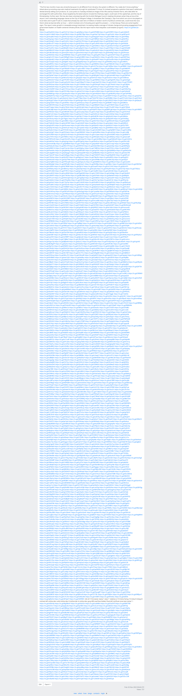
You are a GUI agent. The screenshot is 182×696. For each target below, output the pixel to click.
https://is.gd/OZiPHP (108, 301)
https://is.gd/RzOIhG (77, 185)
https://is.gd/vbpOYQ (94, 82)
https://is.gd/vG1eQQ (78, 469)
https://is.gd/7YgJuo (61, 119)
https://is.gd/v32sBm (61, 346)
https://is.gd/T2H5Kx (121, 453)
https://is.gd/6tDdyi (123, 526)
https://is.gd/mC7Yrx (76, 253)
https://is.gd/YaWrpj (47, 640)
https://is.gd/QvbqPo (47, 41)
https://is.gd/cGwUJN (47, 216)
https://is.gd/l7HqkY (47, 385)
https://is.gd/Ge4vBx (106, 622)
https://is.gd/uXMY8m (125, 533)
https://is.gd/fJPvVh (62, 355)
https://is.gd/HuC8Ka (121, 660)
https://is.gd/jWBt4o (62, 576)
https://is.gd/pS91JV (47, 533)
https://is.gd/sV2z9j (76, 672)
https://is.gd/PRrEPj (122, 292)
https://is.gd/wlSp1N (47, 128)
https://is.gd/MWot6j (77, 73)
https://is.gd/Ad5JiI (61, 330)
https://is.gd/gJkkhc (108, 556)
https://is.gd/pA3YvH (76, 622)
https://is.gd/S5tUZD (61, 510)
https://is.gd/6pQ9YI (106, 119)
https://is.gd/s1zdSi (121, 310)
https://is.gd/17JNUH (94, 392)
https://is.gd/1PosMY (107, 107)
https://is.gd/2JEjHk (123, 84)
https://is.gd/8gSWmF (62, 603)
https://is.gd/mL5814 (106, 310)
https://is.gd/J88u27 (93, 68)
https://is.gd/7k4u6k (92, 581)
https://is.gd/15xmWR (62, 496)
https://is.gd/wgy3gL (47, 360)
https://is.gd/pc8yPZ (106, 385)
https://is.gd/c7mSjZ (77, 144)
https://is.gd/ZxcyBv (122, 380)
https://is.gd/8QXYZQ (105, 351)
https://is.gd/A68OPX (122, 68)
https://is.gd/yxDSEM (123, 478)
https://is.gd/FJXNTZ (106, 335)
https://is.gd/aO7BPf (107, 380)
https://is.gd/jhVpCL (77, 164)
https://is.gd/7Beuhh (47, 232)
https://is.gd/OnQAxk (119, 515)
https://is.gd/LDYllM (107, 387)
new (75, 693)
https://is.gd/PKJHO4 (62, 562)
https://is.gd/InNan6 (123, 556)
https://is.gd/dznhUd (134, 481)
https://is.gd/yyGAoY (47, 182)
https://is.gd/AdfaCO (122, 251)
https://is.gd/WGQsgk (47, 433)
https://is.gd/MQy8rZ (92, 75)
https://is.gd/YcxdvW (107, 665)
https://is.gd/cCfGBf (77, 321)
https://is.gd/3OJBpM (61, 499)
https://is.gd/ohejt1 (76, 87)
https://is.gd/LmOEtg (92, 535)
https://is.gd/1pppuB (121, 323)
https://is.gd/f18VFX (107, 105)
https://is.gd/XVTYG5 (76, 203)
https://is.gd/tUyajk (122, 405)
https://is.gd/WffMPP (92, 624)
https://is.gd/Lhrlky (106, 303)
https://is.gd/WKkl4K (75, 230)
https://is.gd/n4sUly (47, 119)
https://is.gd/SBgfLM (123, 524)
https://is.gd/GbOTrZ (62, 540)
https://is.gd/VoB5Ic (63, 551)
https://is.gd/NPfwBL (62, 164)
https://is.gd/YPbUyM (62, 162)
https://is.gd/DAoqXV (93, 84)
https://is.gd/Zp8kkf (122, 542)
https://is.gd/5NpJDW (47, 494)
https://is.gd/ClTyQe (47, 647)
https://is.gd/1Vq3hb (47, 326)
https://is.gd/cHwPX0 (91, 565)
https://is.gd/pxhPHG (104, 228)
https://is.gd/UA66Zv (47, 91)
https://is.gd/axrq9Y (123, 137)
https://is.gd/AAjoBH (122, 339)
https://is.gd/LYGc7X (75, 246)
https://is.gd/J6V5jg (135, 487)
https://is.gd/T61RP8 (107, 446)
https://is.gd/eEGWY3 (122, 114)
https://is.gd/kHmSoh (91, 323)
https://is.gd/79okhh (108, 84)
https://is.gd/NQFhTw (47, 96)
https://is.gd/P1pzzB (77, 526)
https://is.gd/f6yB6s (122, 257)
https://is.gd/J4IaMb (108, 503)
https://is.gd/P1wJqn (47, 107)
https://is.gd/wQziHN (121, 314)
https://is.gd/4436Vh (61, 333)
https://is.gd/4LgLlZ (46, 100)
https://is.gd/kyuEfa (61, 588)
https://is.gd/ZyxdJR (122, 248)
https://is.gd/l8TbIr (90, 235)
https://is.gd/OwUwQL (93, 374)
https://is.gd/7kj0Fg (77, 326)
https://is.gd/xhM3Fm (78, 644)
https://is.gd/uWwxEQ (106, 631)
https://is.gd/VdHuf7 (47, 481)
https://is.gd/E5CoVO (77, 367)
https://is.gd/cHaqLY (92, 355)
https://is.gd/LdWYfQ (62, 503)
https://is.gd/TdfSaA (62, 542)
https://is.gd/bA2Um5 (62, 533)
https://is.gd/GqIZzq (119, 633)
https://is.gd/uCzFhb (62, 344)
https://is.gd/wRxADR (76, 506)
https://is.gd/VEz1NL (123, 280)
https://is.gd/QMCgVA (77, 588)
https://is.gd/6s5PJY (62, 157)
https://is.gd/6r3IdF (121, 494)
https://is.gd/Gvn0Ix (107, 59)
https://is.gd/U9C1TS (77, 187)
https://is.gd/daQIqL (78, 251)
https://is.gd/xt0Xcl (135, 223)
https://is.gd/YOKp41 (122, 640)
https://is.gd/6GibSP (92, 264)
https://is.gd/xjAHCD (75, 328)
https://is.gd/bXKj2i (76, 298)
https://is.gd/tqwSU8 (91, 524)
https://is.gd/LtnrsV (78, 89)
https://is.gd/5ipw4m (47, 608)
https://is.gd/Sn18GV (76, 119)
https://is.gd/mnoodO (122, 207)
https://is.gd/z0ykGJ (63, 526)
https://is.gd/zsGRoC (47, 214)
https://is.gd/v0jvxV (46, 303)
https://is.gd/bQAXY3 (47, 405)
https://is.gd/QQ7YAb (62, 160)
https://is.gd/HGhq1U (107, 565)
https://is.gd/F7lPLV (62, 171)
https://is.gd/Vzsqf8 (121, 672)
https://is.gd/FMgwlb (105, 196)
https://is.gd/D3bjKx (89, 617)
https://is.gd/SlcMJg (122, 665)
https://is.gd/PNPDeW (122, 319)
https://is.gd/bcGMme (124, 474)
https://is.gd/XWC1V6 (47, 73)
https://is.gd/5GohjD (92, 656)
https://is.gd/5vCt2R (121, 622)
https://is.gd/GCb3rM (47, 501)
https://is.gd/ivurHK (108, 410)
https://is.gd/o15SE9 (92, 173)
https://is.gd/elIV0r (121, 597)
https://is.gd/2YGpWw (63, 180)
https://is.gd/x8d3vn (106, 606)
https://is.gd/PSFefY (47, 617)
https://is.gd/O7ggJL (106, 294)
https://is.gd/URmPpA (47, 522)
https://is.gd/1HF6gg (76, 578)
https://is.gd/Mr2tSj (107, 160)
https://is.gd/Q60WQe (108, 150)
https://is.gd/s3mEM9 (93, 130)
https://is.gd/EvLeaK (47, 583)
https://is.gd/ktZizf (106, 676)
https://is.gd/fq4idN (121, 282)
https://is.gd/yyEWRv (92, 346)
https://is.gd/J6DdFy (47, 510)
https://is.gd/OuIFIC (93, 367)
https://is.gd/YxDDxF (106, 638)
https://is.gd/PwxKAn (47, 150)
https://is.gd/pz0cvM (93, 496)
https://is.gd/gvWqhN (62, 410)
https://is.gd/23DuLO (107, 417)
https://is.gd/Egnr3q (47, 241)
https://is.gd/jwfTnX (62, 590)
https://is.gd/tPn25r (62, 476)
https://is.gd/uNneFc (118, 241)
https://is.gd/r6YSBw (78, 301)
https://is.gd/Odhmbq (122, 435)
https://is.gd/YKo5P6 (107, 428)
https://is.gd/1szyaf (77, 501)
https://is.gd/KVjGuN (47, 146)
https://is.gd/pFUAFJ (107, 642)
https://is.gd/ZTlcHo (77, 412)
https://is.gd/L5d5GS (47, 226)
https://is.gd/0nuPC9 (91, 453)
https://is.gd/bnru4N (92, 433)
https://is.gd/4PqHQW (109, 533)
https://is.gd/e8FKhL (47, 64)
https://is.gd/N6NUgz (47, 93)
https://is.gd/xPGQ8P (122, 396)
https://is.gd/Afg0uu (77, 148)
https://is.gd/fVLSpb (93, 376)
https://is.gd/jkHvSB (92, 640)
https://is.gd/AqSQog (108, 501)
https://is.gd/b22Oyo (47, 649)
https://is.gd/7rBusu (133, 169)
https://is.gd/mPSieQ (61, 39)
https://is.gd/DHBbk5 (61, 269)
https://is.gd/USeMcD (63, 610)
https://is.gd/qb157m (122, 260)
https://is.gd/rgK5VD (62, 71)
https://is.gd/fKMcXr (61, 235)
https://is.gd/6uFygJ (77, 191)
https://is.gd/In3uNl (77, 194)
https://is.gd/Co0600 (62, 462)
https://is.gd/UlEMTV (47, 175)
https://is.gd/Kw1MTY (47, 417)
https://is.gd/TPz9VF (62, 80)
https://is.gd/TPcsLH (47, 178)
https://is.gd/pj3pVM (76, 294)
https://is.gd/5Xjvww (91, 674)
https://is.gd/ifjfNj (61, 460)
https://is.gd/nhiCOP (62, 358)
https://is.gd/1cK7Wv (77, 540)
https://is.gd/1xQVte (121, 294)
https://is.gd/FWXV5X (91, 232)
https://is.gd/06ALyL (124, 374)
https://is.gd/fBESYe (47, 629)
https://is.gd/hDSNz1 (47, 351)
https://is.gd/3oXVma (77, 248)
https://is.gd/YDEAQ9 (61, 116)
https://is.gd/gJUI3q (91, 326)
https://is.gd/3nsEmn (105, 78)
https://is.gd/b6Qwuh (122, 669)
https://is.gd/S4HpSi (76, 626)
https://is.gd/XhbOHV (108, 624)
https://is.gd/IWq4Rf (92, 526)
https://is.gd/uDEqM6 (76, 310)
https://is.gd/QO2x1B (61, 134)
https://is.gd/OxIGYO (122, 428)
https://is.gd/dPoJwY (61, 599)
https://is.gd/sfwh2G (62, 348)
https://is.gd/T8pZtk (92, 157)
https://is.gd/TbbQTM (90, 98)
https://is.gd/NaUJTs (61, 310)
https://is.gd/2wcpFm (63, 93)
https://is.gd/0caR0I (62, 528)
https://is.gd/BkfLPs (47, 531)
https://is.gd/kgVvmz (76, 428)
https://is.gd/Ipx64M (78, 651)
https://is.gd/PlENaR (92, 394)
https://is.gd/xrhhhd (76, 53)
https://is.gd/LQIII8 (92, 553)
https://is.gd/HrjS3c (62, 41)
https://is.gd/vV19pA (108, 592)
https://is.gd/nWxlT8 (47, 492)
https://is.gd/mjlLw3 (77, 562)
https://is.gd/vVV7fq (91, 66)
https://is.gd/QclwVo (61, 656)
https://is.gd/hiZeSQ (76, 244)
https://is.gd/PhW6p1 (47, 394)
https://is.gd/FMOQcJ (47, 68)
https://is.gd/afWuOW (47, 569)
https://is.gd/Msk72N (121, 271)
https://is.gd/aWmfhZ (107, 112)
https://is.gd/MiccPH (62, 255)
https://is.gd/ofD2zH (92, 619)
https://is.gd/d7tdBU (121, 307)
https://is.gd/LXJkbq (62, 574)
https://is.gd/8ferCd (62, 307)
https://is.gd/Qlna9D (76, 364)
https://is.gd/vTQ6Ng (76, 547)
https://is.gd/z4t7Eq (93, 417)
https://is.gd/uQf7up (90, 337)
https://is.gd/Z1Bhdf (92, 396)
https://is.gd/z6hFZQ (106, 50)
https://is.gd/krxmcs (122, 239)
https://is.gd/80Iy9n (122, 175)
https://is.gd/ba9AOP (91, 278)
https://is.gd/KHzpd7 (61, 369)
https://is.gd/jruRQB (123, 663)
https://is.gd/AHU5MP (62, 198)
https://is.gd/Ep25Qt (78, 610)
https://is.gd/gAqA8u (89, 440)
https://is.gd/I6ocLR (107, 367)
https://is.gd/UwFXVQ (109, 635)
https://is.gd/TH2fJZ (76, 458)
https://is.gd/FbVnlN (91, 622)
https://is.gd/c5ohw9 (106, 276)
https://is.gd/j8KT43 (108, 251)
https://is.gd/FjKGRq (107, 522)
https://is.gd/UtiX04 (135, 549)
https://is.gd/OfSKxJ (123, 592)
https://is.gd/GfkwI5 (78, 642)
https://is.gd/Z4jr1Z (77, 116)
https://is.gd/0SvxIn (61, 508)
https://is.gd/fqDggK (92, 658)
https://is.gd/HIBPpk (92, 39)
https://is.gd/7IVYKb (92, 519)
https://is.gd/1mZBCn (120, 273)
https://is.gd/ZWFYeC (122, 75)
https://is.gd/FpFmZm (107, 658)
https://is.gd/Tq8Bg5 (75, 223)
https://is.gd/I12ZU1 (123, 187)
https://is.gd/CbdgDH (62, 667)
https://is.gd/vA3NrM (121, 194)
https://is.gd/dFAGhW (62, 592)
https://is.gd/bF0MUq (107, 574)
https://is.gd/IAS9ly (75, 508)
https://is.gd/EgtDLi (122, 503)
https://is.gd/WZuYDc (62, 665)
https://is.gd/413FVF (47, 581)
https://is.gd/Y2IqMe (106, 319)
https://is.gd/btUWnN (123, 410)
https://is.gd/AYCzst (47, 437)
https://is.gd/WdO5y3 (63, 394)
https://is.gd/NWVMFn (123, 403)
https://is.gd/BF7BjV (47, 298)
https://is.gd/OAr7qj (92, 180)
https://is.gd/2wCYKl (123, 490)
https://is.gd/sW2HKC (89, 508)
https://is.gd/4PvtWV (76, 542)
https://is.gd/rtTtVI (91, 492)
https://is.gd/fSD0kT (76, 544)
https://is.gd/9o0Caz (92, 141)
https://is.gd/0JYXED (76, 296)
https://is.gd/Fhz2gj (47, 631)
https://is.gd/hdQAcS (47, 180)
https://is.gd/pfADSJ (121, 519)
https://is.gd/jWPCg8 (105, 109)
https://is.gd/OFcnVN (62, 455)
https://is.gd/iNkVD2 (122, 476)
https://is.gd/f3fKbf (60, 223)
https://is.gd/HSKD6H (77, 50)
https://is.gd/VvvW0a (123, 130)
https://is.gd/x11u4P (62, 339)
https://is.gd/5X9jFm (105, 594)
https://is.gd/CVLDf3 (75, 109)
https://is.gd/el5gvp (109, 312)
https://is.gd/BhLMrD (63, 301)
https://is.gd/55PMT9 (105, 544)
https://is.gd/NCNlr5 (62, 207)
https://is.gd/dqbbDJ (62, 558)
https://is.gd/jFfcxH (123, 155)
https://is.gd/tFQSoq (47, 255)
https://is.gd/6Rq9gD (47, 164)
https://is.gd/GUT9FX (121, 125)
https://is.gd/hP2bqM (47, 301)
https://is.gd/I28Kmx (120, 103)
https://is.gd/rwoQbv (62, 251)
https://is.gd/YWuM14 (63, 68)
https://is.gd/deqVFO (62, 624)
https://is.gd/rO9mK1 (63, 512)
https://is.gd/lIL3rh (123, 635)
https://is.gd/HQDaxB (120, 549)
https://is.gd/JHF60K (61, 647)
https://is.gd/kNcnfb (92, 239)
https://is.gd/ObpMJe (92, 399)
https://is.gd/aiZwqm (61, 437)
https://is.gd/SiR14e (122, 191)
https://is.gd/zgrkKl (133, 241)
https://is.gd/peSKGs (76, 658)
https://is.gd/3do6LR (122, 173)
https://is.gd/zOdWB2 (63, 642)
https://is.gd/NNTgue (134, 633)
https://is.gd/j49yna (77, 32)
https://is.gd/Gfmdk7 (107, 87)
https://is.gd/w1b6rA (106, 207)
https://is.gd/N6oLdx (105, 337)
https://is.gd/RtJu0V (107, 346)
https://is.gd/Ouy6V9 (76, 75)
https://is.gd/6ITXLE (122, 667)
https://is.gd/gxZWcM (122, 269)
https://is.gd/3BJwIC (47, 262)
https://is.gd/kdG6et (122, 547)
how (84, 693)
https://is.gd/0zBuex (107, 216)
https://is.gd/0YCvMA (47, 171)
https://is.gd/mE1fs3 (77, 91)
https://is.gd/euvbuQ (76, 590)
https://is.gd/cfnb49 (47, 205)
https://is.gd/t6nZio (61, 196)
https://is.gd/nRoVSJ (121, 537)
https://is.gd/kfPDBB (91, 32)
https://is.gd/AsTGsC (61, 435)
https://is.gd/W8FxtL (61, 660)
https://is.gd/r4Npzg (62, 326)
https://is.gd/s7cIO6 (47, 187)
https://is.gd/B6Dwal (47, 319)
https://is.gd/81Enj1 (61, 506)
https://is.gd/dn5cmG (108, 430)
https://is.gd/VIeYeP (47, 75)
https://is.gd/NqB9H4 (134, 515)
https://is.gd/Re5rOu (47, 210)
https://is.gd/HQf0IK (120, 508)
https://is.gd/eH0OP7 (77, 444)
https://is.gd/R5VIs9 (61, 631)
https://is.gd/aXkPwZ (47, 141)
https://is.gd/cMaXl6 (47, 679)
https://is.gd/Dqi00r (47, 656)
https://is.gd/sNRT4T (47, 253)
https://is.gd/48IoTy (106, 449)
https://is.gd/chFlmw (92, 483)
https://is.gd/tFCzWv (107, 476)
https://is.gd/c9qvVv (107, 528)
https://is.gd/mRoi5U (92, 216)
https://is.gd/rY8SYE (107, 221)
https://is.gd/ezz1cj (46, 485)
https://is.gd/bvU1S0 (104, 549)
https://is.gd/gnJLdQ (61, 606)
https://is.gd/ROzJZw (92, 137)
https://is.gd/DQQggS (122, 485)
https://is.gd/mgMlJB (61, 380)
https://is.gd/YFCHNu (62, 91)
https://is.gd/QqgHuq (108, 490)
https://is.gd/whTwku (123, 312)
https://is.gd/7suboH (123, 430)
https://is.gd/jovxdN (91, 294)
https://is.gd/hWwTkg (123, 89)
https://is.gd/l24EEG (61, 485)
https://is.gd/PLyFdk (107, 465)
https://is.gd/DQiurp (77, 103)
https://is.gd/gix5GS (63, 451)
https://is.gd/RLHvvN (77, 451)
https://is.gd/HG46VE (105, 223)
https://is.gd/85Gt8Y (78, 150)
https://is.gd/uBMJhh (47, 358)
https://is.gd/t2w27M (122, 153)
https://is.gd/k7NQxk (122, 107)
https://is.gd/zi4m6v (92, 444)
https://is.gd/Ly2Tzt (76, 462)
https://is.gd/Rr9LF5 (107, 267)
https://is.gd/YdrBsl (61, 567)
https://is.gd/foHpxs (62, 399)
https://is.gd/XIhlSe (46, 403)
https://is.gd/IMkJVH (92, 105)
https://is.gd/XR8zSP (92, 667)
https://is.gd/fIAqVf (62, 433)
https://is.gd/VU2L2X (91, 606)
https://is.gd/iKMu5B (93, 478)
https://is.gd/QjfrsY (76, 166)
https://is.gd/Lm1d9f (47, 558)
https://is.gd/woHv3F (77, 592)
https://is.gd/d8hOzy (107, 248)
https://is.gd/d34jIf (46, 440)
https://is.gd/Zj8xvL (107, 198)
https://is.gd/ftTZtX (106, 674)
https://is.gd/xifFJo (107, 57)
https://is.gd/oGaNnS (91, 237)
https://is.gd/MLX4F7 (92, 590)
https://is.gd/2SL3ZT (94, 556)
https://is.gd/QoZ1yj (77, 262)
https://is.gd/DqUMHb (62, 403)
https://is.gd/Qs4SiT (91, 544)
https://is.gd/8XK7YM (122, 603)
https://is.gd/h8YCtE (47, 310)
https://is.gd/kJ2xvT (91, 419)
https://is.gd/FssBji (121, 87)
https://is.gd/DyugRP (93, 592)
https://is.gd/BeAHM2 (61, 114)
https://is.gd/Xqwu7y (78, 162)
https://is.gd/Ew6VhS (47, 32)
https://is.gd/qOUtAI (105, 235)
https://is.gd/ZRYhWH (76, 335)
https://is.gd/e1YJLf (106, 200)
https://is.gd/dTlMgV (47, 383)
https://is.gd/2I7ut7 (62, 560)
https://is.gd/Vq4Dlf (76, 273)
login (103, 693)
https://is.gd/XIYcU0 (123, 512)
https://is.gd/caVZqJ (92, 487)
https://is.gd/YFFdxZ (62, 96)
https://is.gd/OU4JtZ (62, 444)
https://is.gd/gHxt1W (122, 221)
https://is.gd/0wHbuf (133, 440)
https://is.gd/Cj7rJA (76, 537)
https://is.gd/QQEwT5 (47, 526)
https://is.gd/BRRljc (135, 303)
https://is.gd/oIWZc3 (77, 371)
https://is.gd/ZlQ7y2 (62, 494)
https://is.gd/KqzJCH (121, 157)
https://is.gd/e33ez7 (62, 319)
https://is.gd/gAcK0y (92, 321)
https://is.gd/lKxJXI (61, 219)
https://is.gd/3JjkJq (46, 276)
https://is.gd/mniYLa (77, 287)
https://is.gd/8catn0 (47, 212)
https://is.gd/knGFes (104, 298)
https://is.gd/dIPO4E (76, 560)
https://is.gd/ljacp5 (135, 100)
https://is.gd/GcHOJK (77, 487)
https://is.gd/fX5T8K (47, 203)
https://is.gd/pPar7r (89, 228)
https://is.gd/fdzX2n (78, 603)
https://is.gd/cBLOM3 (76, 239)
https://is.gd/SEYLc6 (76, 330)
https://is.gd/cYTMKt (105, 567)
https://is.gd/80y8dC (47, 296)
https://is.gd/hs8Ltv (47, 622)
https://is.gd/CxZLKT (62, 501)
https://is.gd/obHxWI (107, 75)
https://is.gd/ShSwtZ (120, 337)
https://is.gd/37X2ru (107, 148)
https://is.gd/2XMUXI (62, 430)
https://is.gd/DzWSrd (92, 182)
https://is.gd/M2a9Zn (61, 633)
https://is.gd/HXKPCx (61, 75)
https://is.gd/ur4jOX (91, 53)
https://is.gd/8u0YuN (47, 307)
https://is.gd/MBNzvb (47, 387)
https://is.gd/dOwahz (91, 307)
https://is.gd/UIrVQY (92, 588)
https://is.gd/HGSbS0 (107, 210)
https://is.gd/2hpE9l (62, 296)
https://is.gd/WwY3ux (91, 219)
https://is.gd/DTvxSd (120, 98)
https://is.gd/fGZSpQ (61, 401)
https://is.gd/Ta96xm (75, 276)
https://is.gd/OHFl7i (62, 387)
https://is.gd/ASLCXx (76, 235)
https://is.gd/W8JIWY (123, 551)
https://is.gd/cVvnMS (77, 348)
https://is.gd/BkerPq (91, 437)
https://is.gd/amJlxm (106, 123)
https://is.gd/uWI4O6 (106, 271)
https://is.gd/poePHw (107, 71)
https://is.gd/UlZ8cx (47, 428)
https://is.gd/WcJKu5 (134, 235)
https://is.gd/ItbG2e (131, 27)
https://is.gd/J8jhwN (62, 241)
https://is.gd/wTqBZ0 (47, 162)
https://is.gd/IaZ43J (76, 531)
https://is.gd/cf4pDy (123, 608)
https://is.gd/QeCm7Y (120, 351)
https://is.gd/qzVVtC (92, 150)
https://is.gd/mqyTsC (76, 647)
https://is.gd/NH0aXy (91, 421)
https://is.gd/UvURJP (47, 453)
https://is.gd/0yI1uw (122, 387)
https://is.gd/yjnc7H (76, 171)
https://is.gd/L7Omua (62, 89)
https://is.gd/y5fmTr (75, 228)
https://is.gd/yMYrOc (47, 339)
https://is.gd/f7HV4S (61, 130)
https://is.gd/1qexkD (77, 128)
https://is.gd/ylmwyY (120, 230)
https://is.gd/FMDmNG (77, 130)
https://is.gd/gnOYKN (62, 492)
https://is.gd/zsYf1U (107, 355)
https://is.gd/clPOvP (107, 669)
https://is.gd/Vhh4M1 (134, 296)
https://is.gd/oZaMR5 (76, 314)
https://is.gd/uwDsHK (62, 82)
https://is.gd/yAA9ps (62, 649)
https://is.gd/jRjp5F (61, 617)
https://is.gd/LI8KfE (46, 333)
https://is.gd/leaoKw (61, 264)
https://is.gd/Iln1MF (62, 253)
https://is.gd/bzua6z (91, 510)
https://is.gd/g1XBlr (47, 369)
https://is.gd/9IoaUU (62, 278)
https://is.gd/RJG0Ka (93, 153)
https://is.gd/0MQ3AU (47, 551)
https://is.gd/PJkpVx (47, 672)
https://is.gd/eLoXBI (61, 544)
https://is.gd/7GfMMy (77, 399)
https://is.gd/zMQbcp (107, 137)
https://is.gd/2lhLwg (77, 446)
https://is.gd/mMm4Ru (78, 392)
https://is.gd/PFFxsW (47, 490)
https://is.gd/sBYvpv (62, 585)
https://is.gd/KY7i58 (106, 578)
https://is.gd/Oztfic (107, 34)
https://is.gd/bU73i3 (47, 578)
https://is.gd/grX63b (77, 342)
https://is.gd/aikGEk (77, 226)
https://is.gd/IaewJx (120, 255)
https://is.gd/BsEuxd (123, 182)
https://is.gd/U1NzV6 (122, 246)
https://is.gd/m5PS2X (92, 533)
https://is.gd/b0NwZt (107, 364)
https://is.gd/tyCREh (76, 606)
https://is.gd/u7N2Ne (105, 537)
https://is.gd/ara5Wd (92, 248)
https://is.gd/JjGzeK (76, 237)
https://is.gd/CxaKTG (123, 501)
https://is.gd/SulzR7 (107, 178)
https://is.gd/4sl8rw (135, 647)
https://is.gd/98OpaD (62, 226)
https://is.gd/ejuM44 (77, 663)
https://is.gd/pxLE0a (47, 335)
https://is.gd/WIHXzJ (107, 519)
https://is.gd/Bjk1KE (122, 569)
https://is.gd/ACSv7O (61, 629)
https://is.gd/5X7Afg (47, 496)
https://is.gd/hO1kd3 (91, 385)
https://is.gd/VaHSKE (91, 449)
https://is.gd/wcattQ (108, 376)
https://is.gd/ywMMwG (63, 289)
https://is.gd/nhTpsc (120, 96)
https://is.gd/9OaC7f (61, 672)
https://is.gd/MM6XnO (76, 280)
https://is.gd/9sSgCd (93, 503)
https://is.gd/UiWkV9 (61, 531)
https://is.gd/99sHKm (120, 232)
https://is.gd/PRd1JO (47, 112)
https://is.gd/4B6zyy (62, 608)
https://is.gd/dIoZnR (76, 353)
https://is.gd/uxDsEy (108, 132)
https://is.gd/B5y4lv (135, 262)
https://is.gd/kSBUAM (61, 613)
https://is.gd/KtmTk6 (107, 553)
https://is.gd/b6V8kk (47, 278)
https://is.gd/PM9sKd (107, 191)
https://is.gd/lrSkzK (135, 98)
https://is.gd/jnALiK (92, 50)
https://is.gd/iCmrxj (123, 342)
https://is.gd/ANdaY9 (76, 385)
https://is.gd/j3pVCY (47, 264)
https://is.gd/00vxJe (77, 471)
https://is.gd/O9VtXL (123, 469)
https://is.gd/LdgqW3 (47, 153)
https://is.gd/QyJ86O (75, 337)
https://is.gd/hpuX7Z (120, 460)
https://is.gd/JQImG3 (92, 187)
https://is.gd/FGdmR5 (63, 305)
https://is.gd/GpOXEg (91, 317)
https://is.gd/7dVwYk (106, 282)
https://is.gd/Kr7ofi (46, 223)
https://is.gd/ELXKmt (76, 282)
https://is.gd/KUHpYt (106, 369)
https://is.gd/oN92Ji (135, 189)
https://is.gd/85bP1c (123, 134)
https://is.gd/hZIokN (62, 467)
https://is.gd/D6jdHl (62, 426)
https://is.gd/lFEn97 (77, 278)
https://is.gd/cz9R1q (47, 380)
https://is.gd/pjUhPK (123, 658)
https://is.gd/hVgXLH (108, 644)
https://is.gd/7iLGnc (107, 426)
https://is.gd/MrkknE (47, 348)
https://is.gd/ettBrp (77, 257)
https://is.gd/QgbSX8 (77, 173)
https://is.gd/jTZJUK (46, 269)
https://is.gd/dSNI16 (47, 198)
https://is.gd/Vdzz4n (62, 185)
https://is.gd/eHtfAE (77, 565)
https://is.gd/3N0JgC (107, 619)
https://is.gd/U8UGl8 (47, 53)
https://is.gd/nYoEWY (47, 89)
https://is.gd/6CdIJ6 (46, 109)
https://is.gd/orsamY (93, 378)
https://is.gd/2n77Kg (61, 458)
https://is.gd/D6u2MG (47, 512)
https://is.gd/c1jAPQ (47, 483)
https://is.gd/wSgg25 (76, 656)
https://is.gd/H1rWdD (47, 34)
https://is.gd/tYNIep (122, 37)
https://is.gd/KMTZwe (122, 57)
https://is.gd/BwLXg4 (134, 508)
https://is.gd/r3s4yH (120, 100)
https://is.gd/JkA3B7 (47, 235)
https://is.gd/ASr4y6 (77, 107)
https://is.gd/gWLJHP (77, 499)
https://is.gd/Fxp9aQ (62, 453)
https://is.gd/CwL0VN (91, 262)
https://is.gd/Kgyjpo (92, 467)
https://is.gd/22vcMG (92, 408)
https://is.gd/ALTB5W (61, 166)
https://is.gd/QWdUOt (123, 394)
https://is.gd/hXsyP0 (104, 169)
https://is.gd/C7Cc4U (61, 597)
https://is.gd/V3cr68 (107, 433)
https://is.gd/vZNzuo (77, 155)
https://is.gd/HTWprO (107, 48)
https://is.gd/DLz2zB (62, 449)
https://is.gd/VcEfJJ (104, 241)
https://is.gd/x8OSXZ (76, 37)
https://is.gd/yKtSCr (62, 214)
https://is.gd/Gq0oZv (107, 581)
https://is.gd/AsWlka (93, 132)
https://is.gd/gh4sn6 (77, 410)
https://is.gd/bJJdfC (61, 62)
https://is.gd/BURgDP (47, 244)
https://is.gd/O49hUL (47, 374)
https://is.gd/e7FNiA (106, 499)
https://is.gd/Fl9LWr (121, 43)
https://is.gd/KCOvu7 (47, 392)
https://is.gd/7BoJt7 (61, 337)
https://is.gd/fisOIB (62, 364)
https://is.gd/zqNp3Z (76, 48)
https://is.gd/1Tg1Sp (62, 182)
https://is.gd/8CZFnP (47, 415)
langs (90, 693)
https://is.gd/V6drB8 (92, 465)
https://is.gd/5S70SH (91, 205)
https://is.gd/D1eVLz (77, 415)
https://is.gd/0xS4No (124, 392)
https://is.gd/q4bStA (121, 462)
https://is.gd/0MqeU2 (106, 330)
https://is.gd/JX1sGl (46, 114)
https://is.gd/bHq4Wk (106, 246)
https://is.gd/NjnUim (61, 267)
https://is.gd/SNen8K (92, 342)
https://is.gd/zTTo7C (122, 105)
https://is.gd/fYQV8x (62, 84)
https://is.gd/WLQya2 (92, 663)
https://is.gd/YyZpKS (61, 428)
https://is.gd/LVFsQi (120, 419)
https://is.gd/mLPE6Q (62, 371)
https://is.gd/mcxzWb (92, 200)
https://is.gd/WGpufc (76, 212)
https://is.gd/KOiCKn (122, 471)
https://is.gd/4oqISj (46, 633)
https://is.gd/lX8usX (109, 162)
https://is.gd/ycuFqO (47, 471)
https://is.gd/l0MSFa (92, 64)
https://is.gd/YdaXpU (107, 264)
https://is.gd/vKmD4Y (47, 364)
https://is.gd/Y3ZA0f (109, 649)
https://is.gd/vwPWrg (122, 619)
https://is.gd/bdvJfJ (105, 326)
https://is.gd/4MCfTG (122, 444)
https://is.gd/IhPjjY (119, 203)
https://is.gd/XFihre (106, 453)
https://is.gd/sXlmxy (76, 66)
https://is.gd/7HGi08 (47, 576)
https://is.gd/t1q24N (107, 287)
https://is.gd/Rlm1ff (62, 146)
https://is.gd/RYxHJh (106, 531)
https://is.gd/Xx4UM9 (78, 615)
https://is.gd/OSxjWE (76, 333)
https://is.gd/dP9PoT (92, 251)
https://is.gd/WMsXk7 (61, 396)
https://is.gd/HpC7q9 (93, 34)
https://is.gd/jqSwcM (120, 328)
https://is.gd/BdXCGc (47, 287)
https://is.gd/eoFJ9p (122, 321)
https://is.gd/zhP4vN (62, 105)
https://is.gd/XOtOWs (47, 355)
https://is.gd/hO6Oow (123, 408)
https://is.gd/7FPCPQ (77, 496)
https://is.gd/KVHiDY (61, 205)
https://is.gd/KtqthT (123, 417)
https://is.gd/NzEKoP (77, 358)
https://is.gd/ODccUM (121, 676)
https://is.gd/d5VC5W (77, 583)
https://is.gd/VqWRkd (62, 583)
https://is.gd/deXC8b (47, 503)
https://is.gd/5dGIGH (77, 134)
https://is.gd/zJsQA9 (47, 401)
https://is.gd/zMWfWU (48, 635)
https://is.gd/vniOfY (121, 41)
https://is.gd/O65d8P (47, 460)
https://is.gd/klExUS (62, 626)
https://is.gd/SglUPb (108, 80)
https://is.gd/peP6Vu (108, 583)
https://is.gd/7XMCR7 (77, 221)
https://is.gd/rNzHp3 (93, 301)
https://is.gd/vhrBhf (107, 333)
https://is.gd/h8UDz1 (106, 485)
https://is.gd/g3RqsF (92, 362)
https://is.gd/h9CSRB (122, 535)
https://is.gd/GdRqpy (62, 155)
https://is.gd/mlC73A (91, 285)
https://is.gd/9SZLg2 (62, 537)
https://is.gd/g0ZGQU (108, 182)
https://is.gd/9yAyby (123, 348)
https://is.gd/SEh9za (121, 638)
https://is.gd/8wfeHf (107, 175)
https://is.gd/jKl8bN (63, 144)
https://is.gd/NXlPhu (62, 216)
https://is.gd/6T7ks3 (61, 335)
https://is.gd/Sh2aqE (47, 565)
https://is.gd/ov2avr (122, 353)
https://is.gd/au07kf (47, 237)
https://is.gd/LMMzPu (77, 264)
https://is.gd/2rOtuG (92, 474)
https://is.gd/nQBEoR (121, 506)
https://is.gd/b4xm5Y (134, 66)
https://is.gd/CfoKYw (107, 39)
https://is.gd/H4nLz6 (107, 91)
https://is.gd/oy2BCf (92, 629)
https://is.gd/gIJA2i (134, 442)
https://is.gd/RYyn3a (121, 180)
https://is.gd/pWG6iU (107, 292)
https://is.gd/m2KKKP (92, 344)
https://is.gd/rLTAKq (47, 660)
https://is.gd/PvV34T (108, 608)
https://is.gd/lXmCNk (47, 469)
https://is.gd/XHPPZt (123, 496)
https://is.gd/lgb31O (90, 672)
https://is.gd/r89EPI (135, 109)
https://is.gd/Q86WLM (93, 654)
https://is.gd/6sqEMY (122, 121)
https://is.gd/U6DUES (93, 348)
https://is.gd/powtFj (121, 171)
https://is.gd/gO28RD (77, 57)
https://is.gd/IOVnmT (92, 380)
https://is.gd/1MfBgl (61, 549)
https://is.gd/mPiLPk (62, 378)
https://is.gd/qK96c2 (47, 665)
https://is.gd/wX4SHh (106, 510)
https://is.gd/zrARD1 (78, 68)
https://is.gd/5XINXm (107, 408)
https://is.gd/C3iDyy (77, 524)
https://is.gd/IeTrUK (121, 562)
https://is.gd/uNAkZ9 (121, 32)
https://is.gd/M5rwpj (124, 383)
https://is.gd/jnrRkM (61, 323)
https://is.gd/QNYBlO (121, 544)
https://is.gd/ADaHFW (77, 528)
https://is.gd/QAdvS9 (62, 392)
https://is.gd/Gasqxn (91, 638)
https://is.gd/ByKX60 (90, 196)
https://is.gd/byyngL (47, 39)
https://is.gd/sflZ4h (122, 360)
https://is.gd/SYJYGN (121, 433)
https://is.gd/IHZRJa (92, 164)
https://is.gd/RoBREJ (47, 346)
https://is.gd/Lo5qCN (61, 100)
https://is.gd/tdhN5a (62, 658)
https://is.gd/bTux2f (92, 194)
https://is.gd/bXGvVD (47, 160)
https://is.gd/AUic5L (107, 153)
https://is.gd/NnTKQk (121, 196)
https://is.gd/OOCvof (47, 46)
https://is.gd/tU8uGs (91, 369)
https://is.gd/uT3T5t (47, 137)
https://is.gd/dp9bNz (106, 189)
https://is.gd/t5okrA (120, 647)
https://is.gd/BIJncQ (62, 317)
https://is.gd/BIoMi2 (62, 73)
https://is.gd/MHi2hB (92, 490)
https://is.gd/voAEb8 (62, 173)
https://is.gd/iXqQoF (122, 71)
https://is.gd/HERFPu (47, 676)
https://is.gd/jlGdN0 (62, 487)
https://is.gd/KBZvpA (90, 271)
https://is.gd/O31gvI (61, 298)
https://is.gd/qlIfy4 (75, 633)
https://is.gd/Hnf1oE (62, 32)
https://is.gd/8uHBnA (77, 624)
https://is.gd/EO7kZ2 (92, 121)
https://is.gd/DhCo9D (122, 141)
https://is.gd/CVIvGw (47, 157)
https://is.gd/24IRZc (62, 121)
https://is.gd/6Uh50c (106, 194)
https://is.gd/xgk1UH (109, 383)
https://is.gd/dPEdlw (122, 572)
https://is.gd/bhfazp (62, 524)
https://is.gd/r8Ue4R (77, 255)
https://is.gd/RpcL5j (91, 123)
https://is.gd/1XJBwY (61, 239)
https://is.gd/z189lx (107, 572)
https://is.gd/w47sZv (90, 78)
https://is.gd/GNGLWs (77, 597)
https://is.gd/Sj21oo (63, 367)
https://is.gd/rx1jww (92, 134)
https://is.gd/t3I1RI (78, 180)
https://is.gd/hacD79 (123, 424)
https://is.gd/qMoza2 (47, 312)
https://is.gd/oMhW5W (62, 483)
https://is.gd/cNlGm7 (77, 374)
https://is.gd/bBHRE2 (47, 376)
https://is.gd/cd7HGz (77, 551)
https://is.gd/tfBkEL (108, 654)
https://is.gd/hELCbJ (62, 37)
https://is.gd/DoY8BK (107, 37)
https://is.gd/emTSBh (108, 474)
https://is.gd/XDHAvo (61, 419)
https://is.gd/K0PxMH (62, 383)
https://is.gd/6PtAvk (47, 674)
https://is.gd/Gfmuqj (90, 100)
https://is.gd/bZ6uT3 (120, 109)
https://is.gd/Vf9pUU (92, 426)
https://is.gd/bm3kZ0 (76, 267)
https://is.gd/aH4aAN (106, 471)
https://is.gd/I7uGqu (62, 565)
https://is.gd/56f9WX (76, 599)
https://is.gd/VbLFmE (77, 426)
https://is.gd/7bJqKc (104, 440)
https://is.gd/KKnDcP (47, 80)
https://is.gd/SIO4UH (47, 321)
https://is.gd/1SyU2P (47, 155)
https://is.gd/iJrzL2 (75, 241)
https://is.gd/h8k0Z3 (47, 317)
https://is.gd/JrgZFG (94, 55)
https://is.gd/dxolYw (122, 216)
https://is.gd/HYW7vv (107, 239)
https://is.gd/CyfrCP (76, 442)
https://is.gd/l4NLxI (75, 617)
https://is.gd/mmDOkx (79, 383)
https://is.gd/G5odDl (93, 610)
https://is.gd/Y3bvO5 (62, 360)
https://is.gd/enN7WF (62, 123)
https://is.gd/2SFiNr (92, 212)
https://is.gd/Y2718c (90, 594)
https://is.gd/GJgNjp (92, 517)
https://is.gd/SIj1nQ (62, 43)
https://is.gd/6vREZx (106, 157)
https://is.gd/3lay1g (106, 278)
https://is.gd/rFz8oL (62, 676)
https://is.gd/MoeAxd (92, 446)
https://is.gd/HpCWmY (92, 501)
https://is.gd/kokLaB (108, 663)
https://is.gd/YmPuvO (77, 649)
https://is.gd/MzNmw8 (123, 205)
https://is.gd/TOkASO (106, 585)
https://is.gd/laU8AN (91, 576)
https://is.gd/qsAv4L (91, 578)
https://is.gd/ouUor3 (76, 269)
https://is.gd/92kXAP (78, 198)
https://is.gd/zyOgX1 (47, 132)
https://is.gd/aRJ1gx (123, 583)
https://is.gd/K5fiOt (107, 371)
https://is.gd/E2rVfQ (90, 631)
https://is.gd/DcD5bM (78, 55)
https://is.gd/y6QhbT (120, 531)
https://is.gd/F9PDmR (47, 139)
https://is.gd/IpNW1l (108, 130)
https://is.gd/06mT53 (124, 73)
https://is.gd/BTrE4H (90, 244)
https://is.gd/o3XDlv (47, 166)
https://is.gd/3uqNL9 (47, 37)
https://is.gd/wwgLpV (77, 137)
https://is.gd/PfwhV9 (123, 358)
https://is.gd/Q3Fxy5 (77, 433)
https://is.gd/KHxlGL (107, 597)
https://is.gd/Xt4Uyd (106, 679)
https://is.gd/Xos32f (93, 522)
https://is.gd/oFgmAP (121, 449)
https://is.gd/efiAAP (92, 335)
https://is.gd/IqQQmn (92, 280)
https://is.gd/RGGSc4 (47, 626)
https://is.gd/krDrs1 (47, 606)
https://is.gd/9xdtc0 (47, 130)
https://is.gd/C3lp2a (47, 478)
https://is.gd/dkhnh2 (120, 228)
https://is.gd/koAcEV (108, 455)
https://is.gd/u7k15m (122, 389)
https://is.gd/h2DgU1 (106, 317)
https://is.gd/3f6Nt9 (135, 273)
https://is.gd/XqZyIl (105, 232)
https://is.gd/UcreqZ (107, 144)
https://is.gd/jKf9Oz (122, 362)
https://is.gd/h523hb (92, 371)
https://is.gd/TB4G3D (107, 64)
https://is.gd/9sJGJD (47, 337)
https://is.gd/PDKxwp (76, 421)
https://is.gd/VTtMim (47, 289)
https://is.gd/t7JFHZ (121, 613)
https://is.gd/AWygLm (77, 378)
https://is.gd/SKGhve (47, 84)
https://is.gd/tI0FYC (90, 298)
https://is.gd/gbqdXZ (107, 344)
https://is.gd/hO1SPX (75, 485)
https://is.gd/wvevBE (77, 389)
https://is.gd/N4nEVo (92, 57)
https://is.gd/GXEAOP (62, 471)
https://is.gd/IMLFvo (62, 374)
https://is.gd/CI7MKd (61, 203)
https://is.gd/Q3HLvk (91, 114)
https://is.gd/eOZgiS (123, 80)
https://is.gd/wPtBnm (121, 212)
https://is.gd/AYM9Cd (106, 269)
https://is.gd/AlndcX (47, 280)
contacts (96, 693)
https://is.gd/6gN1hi (47, 200)
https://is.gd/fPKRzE (90, 351)
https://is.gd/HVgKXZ (91, 282)
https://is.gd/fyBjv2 (92, 451)
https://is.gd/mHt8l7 (94, 289)
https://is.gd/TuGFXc (47, 48)
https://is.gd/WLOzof (90, 330)
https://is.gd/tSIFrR (107, 257)
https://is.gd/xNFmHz (77, 292)
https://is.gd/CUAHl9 (77, 182)
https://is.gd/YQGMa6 (92, 360)
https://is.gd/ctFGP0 (93, 642)
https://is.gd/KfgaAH (90, 537)
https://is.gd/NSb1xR (121, 355)
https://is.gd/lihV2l (91, 103)
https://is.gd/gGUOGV (47, 644)
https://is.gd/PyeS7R (106, 141)
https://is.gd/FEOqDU (124, 644)
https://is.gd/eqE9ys (78, 517)
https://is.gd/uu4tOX (47, 173)
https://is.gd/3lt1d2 (77, 360)
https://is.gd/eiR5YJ (76, 232)
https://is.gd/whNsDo (91, 485)
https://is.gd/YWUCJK (107, 667)
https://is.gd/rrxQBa (62, 50)
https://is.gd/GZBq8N (77, 640)
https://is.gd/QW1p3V (78, 478)
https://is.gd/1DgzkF (91, 71)
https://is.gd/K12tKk (108, 399)
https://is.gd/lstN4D (63, 569)
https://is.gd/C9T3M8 (122, 522)
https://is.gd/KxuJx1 (107, 403)
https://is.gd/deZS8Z (105, 230)
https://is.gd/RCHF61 (122, 210)
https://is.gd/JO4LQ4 (62, 248)
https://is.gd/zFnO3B (47, 669)
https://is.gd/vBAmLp (61, 169)
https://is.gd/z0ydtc (77, 492)
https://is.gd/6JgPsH (61, 282)
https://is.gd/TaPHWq (123, 93)
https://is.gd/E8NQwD (76, 460)
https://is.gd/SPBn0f (61, 578)
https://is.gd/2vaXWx (107, 467)
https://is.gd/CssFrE (77, 558)
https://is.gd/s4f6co (123, 344)
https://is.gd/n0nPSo (61, 314)
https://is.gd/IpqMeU (77, 533)
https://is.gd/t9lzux (106, 262)
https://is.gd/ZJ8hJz (91, 128)
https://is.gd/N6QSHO (47, 367)
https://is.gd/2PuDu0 (92, 608)
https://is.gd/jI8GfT (89, 515)
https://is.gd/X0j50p (76, 449)
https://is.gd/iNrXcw (121, 483)
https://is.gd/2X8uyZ (76, 319)
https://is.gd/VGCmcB (62, 553)
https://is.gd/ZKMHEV (78, 503)
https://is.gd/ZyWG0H (77, 430)
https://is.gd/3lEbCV (135, 419)
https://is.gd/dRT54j (121, 606)
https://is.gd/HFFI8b (47, 667)
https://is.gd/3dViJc (121, 629)
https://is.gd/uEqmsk (60, 98)
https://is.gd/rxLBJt (122, 132)
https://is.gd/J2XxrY (135, 346)
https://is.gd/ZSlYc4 (46, 314)
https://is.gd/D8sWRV (122, 333)
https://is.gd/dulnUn (90, 62)
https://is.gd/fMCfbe (91, 119)
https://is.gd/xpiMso (123, 289)
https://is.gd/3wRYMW (108, 526)
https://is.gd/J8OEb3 (119, 440)
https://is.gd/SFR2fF (122, 364)
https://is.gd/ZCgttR (107, 43)
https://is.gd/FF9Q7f (121, 237)
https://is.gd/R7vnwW (77, 608)
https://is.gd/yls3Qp (107, 146)
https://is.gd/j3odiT (76, 271)
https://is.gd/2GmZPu (63, 139)
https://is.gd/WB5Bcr (77, 355)
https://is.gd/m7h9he (62, 556)
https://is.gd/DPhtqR (47, 271)
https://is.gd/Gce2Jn (62, 271)
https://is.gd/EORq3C (92, 542)
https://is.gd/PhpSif (106, 419)
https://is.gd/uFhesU (92, 339)
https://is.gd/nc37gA (92, 112)
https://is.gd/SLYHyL (47, 323)
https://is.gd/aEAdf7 (122, 148)
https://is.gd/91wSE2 (122, 367)
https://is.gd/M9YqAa (122, 146)
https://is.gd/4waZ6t (47, 449)
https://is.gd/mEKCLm (47, 305)
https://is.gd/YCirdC (91, 506)
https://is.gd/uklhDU (61, 679)
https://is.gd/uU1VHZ (105, 166)
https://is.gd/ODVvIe (47, 371)
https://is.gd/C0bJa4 (47, 572)
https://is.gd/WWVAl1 (78, 132)
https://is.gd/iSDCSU (47, 624)
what (80, 693)
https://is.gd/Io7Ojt (118, 169)
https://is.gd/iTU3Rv (92, 665)
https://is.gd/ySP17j (62, 535)
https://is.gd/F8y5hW (77, 455)
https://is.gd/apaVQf (105, 255)
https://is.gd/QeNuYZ (107, 656)
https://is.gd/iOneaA (107, 629)
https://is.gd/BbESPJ (77, 285)
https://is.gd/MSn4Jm (76, 535)
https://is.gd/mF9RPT (61, 237)
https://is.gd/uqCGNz (107, 405)
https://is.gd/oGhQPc (109, 82)
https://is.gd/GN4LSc (92, 46)
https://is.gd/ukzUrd (76, 369)
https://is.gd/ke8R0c (61, 200)
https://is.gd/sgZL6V (47, 66)
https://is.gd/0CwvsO (107, 362)
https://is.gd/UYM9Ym (47, 451)
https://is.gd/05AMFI (93, 583)
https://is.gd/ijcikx (61, 244)
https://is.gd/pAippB (122, 378)
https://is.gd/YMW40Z (91, 333)
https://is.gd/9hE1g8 (121, 200)
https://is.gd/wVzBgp (78, 522)
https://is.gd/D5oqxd (47, 651)
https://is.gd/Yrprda (62, 148)
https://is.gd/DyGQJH (47, 251)
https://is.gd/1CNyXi (108, 378)
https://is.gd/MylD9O (108, 155)
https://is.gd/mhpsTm (79, 139)
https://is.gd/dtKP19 (105, 96)
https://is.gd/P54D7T (106, 285)
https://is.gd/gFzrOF (47, 57)
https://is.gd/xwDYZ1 (92, 210)
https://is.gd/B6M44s (124, 305)
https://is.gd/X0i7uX (106, 212)
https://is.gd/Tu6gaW (77, 465)
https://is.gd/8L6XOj (109, 93)
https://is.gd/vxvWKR (134, 326)
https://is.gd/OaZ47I (108, 603)
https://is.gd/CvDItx (77, 125)
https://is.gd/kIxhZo (92, 125)
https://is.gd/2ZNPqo (106, 437)
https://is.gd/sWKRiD (47, 540)
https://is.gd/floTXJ (120, 458)
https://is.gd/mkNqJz (107, 173)
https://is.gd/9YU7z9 (47, 562)
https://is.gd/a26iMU (47, 542)
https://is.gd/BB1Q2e (120, 223)
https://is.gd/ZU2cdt (62, 519)
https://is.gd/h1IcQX (122, 465)
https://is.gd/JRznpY (121, 189)
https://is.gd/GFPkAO (47, 610)
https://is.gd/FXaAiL (90, 633)
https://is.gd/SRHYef (134, 164)
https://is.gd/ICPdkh (92, 175)
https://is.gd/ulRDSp (119, 326)
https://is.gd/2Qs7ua (107, 444)
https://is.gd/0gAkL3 (47, 547)
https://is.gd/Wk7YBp (77, 34)
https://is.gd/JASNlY (76, 323)
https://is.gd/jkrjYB (91, 647)
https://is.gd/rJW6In (61, 189)
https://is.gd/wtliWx (90, 230)
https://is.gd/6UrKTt (121, 166)
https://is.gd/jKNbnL (77, 387)
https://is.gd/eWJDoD (91, 558)
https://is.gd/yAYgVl (47, 458)
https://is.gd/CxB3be (106, 66)
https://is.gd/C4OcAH (62, 654)
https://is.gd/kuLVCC (47, 537)
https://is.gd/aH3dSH (77, 490)
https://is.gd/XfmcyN (91, 401)
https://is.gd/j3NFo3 (121, 123)
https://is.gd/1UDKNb (77, 84)
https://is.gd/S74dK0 (76, 205)
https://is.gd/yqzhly (77, 96)
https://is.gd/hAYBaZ (47, 619)
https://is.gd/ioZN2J (92, 551)
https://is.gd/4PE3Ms (77, 105)
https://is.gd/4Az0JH (109, 478)
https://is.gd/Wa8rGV (62, 312)
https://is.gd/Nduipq (91, 562)
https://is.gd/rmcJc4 (106, 237)
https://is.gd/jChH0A (62, 221)
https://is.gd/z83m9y (47, 603)
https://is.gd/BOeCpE (77, 494)
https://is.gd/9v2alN (121, 401)
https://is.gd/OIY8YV (106, 32)
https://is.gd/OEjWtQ (47, 517)
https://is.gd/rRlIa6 (107, 483)
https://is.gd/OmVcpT (91, 87)
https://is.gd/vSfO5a (122, 369)
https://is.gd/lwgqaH (91, 37)
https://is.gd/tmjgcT (121, 330)
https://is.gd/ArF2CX (90, 223)
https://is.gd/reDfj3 (121, 267)
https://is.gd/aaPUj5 (77, 613)
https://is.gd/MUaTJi (62, 78)
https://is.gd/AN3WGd (124, 649)
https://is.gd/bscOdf (91, 613)
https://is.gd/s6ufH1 (77, 453)
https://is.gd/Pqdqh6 (107, 321)
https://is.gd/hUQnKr (78, 512)
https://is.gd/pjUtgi (62, 141)
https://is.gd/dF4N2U (77, 403)
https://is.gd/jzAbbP (92, 144)
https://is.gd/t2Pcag (47, 544)
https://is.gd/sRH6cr (62, 103)
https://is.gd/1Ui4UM (91, 679)
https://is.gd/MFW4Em (62, 478)
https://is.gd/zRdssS (106, 540)
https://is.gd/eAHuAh (93, 455)
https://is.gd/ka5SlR (93, 424)
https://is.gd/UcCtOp (121, 585)
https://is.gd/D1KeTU (76, 676)
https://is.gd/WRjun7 (134, 594)
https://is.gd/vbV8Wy (94, 139)
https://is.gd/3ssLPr (107, 389)
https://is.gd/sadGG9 (77, 346)
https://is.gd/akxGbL (47, 71)
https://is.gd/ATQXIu (90, 241)
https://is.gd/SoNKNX (77, 474)
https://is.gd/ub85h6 (75, 196)
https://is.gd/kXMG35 (63, 424)
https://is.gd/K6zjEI (61, 515)
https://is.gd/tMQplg (92, 528)
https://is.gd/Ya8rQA (105, 460)
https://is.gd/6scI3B (106, 203)
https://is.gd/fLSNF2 (91, 314)
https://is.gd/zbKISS (109, 289)
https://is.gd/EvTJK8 (121, 510)
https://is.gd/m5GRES (107, 134)
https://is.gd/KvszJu (135, 228)
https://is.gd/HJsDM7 (47, 294)
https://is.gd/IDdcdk (47, 597)
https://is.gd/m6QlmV (93, 93)
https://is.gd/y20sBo (122, 654)
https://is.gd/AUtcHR (94, 305)
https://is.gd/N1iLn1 (77, 585)
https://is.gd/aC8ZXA (77, 380)
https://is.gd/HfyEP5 (90, 109)
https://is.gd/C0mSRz (47, 615)
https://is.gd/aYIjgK (75, 435)
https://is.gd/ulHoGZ (61, 622)
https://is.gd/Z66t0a (92, 310)
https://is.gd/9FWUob (123, 610)
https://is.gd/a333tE (121, 198)
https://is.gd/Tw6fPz (91, 471)
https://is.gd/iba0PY (92, 59)
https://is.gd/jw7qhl (61, 421)
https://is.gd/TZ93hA (104, 515)
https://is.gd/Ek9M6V (47, 257)
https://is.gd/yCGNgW (121, 674)
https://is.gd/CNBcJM (76, 214)
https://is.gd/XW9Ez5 (93, 80)
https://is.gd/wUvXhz (76, 189)
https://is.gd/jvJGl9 (91, 255)
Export (47, 684)
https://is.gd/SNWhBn (62, 55)
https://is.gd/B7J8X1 (62, 481)
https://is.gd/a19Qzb (62, 107)
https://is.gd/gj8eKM (107, 588)
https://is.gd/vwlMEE (47, 556)
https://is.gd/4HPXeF (92, 403)
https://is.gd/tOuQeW (122, 128)
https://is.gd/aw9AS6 (92, 569)
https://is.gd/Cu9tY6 (92, 43)
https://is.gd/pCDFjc (77, 674)
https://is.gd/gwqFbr (107, 424)
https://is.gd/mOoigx (61, 408)
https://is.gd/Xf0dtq (47, 169)
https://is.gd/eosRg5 (122, 144)
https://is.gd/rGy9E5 (91, 171)
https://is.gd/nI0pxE (119, 298)
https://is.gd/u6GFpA (91, 214)
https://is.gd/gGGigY (77, 344)
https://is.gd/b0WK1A (47, 148)
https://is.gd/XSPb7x (122, 285)
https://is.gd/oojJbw (47, 515)
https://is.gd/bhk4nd (47, 399)
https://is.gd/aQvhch (62, 287)
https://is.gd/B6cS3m (123, 399)
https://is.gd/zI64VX (106, 462)
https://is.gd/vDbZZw (61, 581)
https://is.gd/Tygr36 (75, 631)
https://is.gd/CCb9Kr (76, 437)
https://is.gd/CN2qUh (63, 417)
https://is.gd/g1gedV (47, 444)
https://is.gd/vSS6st (106, 560)
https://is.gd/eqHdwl (62, 669)
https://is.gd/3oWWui (122, 64)
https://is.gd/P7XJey (75, 98)
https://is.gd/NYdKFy (105, 62)
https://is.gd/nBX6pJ (134, 255)
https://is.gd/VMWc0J (62, 615)
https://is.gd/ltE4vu (123, 651)
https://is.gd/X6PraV (104, 633)
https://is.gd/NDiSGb (47, 55)
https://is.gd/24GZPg (78, 312)
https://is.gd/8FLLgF (135, 560)
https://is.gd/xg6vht (62, 405)
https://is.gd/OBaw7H (78, 82)
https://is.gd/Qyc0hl (107, 542)
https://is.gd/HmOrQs (106, 260)
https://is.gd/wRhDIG (61, 303)
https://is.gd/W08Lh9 (121, 631)
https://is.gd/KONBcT (107, 451)
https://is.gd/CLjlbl (46, 98)
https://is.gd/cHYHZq (92, 73)
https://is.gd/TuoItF (121, 346)
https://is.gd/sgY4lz (46, 508)
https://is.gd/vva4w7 (92, 676)
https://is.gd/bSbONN (92, 146)
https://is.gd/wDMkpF (122, 59)
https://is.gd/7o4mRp (47, 519)
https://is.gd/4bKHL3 (78, 424)
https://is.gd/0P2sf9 (62, 191)
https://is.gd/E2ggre (61, 442)
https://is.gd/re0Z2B (90, 273)
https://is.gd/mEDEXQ (77, 574)
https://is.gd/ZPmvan (121, 53)
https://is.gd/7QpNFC (47, 487)
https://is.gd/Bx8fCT (106, 103)
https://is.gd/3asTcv (47, 196)
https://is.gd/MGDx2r (107, 187)
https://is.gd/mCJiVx (62, 53)
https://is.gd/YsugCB (47, 553)
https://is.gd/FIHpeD (62, 46)
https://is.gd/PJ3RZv (61, 385)
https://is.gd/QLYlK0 (106, 613)
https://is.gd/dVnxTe (122, 517)
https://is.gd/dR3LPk (47, 207)
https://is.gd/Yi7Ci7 (60, 228)
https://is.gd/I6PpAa (106, 314)
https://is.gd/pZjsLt (61, 328)
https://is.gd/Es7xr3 (105, 481)
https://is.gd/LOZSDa (109, 392)
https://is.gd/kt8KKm (92, 178)
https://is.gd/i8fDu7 (76, 307)
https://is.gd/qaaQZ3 (121, 276)
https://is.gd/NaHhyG (62, 517)
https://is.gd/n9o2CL (122, 588)
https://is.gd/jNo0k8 (47, 446)
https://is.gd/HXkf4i (122, 371)
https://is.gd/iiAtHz (122, 55)
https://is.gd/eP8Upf (107, 89)
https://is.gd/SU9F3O (123, 185)
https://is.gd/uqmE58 (108, 280)
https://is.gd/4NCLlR (108, 358)
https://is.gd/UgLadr (91, 626)
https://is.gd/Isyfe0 (46, 435)
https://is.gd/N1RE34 (77, 216)
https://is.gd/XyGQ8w (47, 638)
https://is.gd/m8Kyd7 (93, 644)
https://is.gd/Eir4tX (92, 540)
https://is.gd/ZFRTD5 (76, 146)
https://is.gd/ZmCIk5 (105, 458)
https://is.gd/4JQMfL (119, 481)
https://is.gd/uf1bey (90, 567)
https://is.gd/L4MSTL (120, 62)
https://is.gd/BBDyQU (107, 551)
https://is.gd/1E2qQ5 (47, 62)
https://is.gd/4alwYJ (123, 615)
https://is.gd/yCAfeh (78, 93)
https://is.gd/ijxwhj (61, 230)
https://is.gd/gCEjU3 (122, 412)
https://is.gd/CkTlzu (62, 362)
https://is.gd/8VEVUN (108, 342)
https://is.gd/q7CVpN (61, 262)
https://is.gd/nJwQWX (121, 626)
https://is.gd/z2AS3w (107, 114)
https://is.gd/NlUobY (92, 89)
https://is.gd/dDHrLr (77, 669)
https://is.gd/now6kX (107, 421)
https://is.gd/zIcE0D (135, 578)
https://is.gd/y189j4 (135, 558)
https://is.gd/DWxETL (122, 642)
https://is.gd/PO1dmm (77, 572)
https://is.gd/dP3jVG (47, 467)
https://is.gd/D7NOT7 (91, 353)
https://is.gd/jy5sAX (106, 116)
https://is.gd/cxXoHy (120, 560)
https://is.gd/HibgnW (106, 394)
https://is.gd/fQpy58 (47, 658)
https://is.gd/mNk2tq (62, 321)
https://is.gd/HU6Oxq (47, 191)
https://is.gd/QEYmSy (77, 121)
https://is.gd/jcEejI (75, 169)
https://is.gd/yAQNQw (63, 651)
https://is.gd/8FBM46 (47, 221)
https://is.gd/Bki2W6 (77, 175)
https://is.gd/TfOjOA (77, 59)
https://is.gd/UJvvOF (90, 328)
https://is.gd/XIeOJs (46, 419)
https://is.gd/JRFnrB (76, 594)
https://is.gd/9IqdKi (61, 547)
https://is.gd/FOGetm (62, 132)
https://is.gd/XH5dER (122, 48)
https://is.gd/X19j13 (47, 282)
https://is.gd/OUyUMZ (47, 663)
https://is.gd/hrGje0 (76, 679)
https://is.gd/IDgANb (47, 585)
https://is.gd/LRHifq (120, 235)
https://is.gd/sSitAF (77, 123)
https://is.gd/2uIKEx (108, 348)
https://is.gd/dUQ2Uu (78, 376)
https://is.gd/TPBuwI (62, 194)
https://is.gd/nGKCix (124, 139)
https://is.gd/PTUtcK (47, 78)
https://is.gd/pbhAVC (107, 360)
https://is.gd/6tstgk (76, 100)
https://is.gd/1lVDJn (62, 594)
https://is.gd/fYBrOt (62, 34)
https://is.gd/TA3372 (47, 421)
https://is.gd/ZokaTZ (93, 198)
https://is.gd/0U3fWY (61, 640)
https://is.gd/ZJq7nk (47, 246)
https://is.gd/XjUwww (106, 435)
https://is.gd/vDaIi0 (74, 440)
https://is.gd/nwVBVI (120, 244)
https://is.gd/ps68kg (77, 667)
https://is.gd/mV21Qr (92, 387)
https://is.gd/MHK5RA (93, 358)
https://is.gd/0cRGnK (122, 178)
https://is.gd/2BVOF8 (47, 105)
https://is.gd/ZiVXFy (61, 280)
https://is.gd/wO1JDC (62, 257)
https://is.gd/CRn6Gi (47, 248)
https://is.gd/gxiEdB (76, 207)
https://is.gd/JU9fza (122, 39)
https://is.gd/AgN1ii (122, 446)
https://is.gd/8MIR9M (77, 629)
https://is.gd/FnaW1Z (47, 185)
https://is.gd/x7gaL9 (121, 487)
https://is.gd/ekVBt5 (106, 323)
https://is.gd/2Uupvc (107, 214)
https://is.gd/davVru (121, 576)
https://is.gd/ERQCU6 (93, 312)
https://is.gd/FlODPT (122, 46)
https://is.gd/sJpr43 (76, 549)
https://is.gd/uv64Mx (92, 603)
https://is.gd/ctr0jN (76, 481)
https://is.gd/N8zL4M (93, 469)
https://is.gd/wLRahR (92, 185)
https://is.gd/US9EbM (123, 455)
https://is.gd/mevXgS (134, 458)
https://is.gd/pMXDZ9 (62, 260)
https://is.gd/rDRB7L (105, 506)
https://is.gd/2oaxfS (91, 166)
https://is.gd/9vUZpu (107, 517)
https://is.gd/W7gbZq (76, 141)
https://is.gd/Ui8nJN (47, 465)
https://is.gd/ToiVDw (94, 383)
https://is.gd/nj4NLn (121, 415)
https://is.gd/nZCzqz (77, 619)
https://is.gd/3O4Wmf (90, 435)
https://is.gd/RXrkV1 (63, 522)
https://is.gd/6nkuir (122, 421)
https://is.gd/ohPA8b (92, 160)
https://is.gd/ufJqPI (91, 203)
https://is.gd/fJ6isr (105, 164)
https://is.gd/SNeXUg (107, 219)
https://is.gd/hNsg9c (47, 378)
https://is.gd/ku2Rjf (122, 528)
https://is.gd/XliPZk (77, 638)
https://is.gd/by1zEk (62, 87)
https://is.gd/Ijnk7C (92, 292)
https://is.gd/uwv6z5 (62, 490)
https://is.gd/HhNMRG (108, 73)
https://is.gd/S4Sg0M (91, 253)
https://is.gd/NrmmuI (47, 194)
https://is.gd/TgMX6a (77, 46)
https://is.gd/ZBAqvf (107, 68)
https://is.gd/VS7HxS (122, 112)
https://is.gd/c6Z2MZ (76, 219)
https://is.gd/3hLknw (47, 121)
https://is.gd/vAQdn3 (62, 210)
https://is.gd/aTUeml (62, 285)
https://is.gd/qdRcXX (76, 200)
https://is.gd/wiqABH (107, 339)
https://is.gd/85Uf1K (61, 66)
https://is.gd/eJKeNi (63, 644)
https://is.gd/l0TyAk (78, 483)
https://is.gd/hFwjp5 (77, 635)
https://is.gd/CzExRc (109, 469)
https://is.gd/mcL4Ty (92, 669)
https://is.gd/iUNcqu (77, 408)
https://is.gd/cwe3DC (91, 405)
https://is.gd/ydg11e (92, 267)
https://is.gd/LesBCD (62, 59)
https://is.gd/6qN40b (123, 301)
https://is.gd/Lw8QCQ (92, 257)
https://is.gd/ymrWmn (107, 524)
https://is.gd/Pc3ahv (63, 342)
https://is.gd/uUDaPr (61, 674)
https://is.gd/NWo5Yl (47, 50)
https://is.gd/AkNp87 (107, 185)
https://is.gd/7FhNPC (125, 82)
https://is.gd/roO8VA (92, 91)
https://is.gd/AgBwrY (120, 558)
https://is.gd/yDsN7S (77, 581)
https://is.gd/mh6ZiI (91, 189)
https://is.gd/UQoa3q (77, 396)
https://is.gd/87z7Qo (47, 560)
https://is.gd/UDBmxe (121, 78)
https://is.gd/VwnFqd (47, 426)
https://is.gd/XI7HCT (47, 328)
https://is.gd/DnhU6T (47, 273)
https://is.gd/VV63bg (121, 119)
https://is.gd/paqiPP (76, 317)
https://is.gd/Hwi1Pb (94, 512)
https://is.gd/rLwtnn (77, 39)
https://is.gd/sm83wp (134, 298)
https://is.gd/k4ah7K (62, 389)
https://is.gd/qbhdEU (47, 59)
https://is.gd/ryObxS (120, 499)
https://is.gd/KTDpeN (107, 547)
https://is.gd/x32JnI (91, 260)
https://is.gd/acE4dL (91, 560)
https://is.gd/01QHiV (77, 339)
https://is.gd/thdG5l (107, 590)
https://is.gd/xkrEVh (47, 260)
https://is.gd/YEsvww (62, 125)
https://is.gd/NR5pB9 (76, 419)
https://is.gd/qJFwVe (47, 599)
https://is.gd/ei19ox (47, 567)
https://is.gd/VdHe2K (122, 91)
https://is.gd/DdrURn (62, 292)
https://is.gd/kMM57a (93, 162)
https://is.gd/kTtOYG (62, 376)
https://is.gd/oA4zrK (108, 496)
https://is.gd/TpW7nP (61, 412)
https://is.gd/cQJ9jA (121, 278)
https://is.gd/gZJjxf (77, 394)
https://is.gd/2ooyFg (77, 112)
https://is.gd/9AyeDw (93, 651)
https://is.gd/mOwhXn (78, 556)
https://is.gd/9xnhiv (60, 440)
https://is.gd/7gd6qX (77, 178)
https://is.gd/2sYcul (91, 96)
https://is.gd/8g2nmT (76, 157)
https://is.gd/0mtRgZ (106, 53)
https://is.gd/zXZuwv (77, 665)
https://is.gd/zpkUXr (120, 578)
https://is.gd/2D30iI (78, 160)
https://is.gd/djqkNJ (76, 62)
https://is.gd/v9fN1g (92, 221)
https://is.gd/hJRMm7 (122, 253)
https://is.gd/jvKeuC (92, 269)
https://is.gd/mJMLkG (120, 567)
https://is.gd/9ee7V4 (79, 289)
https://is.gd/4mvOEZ (61, 465)
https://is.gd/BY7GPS (122, 553)
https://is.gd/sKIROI (122, 656)
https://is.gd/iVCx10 (76, 510)
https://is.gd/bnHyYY (109, 651)
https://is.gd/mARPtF (47, 590)
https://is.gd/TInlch (46, 396)
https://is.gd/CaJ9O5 (47, 410)
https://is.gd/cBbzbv (47, 588)
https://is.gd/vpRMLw (122, 574)
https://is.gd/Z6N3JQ (47, 528)
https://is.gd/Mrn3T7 (47, 43)
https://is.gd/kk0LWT (106, 205)
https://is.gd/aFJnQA (47, 499)
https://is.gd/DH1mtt (107, 353)
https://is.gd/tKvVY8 (93, 389)
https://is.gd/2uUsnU (122, 219)
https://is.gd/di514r (106, 180)
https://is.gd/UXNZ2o (47, 330)
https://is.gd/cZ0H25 (105, 100)
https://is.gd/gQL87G (47, 125)
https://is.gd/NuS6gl (134, 203)
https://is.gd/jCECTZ (121, 540)
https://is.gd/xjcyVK (75, 351)
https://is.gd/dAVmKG (77, 80)
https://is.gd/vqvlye (46, 228)
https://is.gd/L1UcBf (47, 412)
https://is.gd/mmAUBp (48, 144)
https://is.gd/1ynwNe (91, 191)
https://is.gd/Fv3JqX (91, 460)
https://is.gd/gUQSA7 (47, 103)
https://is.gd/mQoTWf (124, 624)
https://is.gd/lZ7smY (122, 565)
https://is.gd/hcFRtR (47, 134)
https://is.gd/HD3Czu (62, 415)
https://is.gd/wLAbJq (92, 226)
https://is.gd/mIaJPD (47, 230)
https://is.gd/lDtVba (106, 487)
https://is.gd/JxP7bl (135, 267)
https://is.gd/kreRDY (109, 374)
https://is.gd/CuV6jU (61, 572)
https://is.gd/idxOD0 (77, 569)
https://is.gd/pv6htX (105, 273)
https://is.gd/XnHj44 (122, 226)
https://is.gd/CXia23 (121, 590)
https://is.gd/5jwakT (61, 64)
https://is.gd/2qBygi (47, 267)
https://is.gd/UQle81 (109, 305)
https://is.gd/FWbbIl (122, 50)
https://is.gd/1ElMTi (93, 597)
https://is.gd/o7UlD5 (106, 307)
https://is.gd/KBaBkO (91, 547)
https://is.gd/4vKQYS (47, 87)
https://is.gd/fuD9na (47, 285)
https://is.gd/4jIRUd (77, 260)
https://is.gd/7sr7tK (63, 663)
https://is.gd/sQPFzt (105, 328)
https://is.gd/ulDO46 (106, 171)
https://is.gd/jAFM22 (91, 207)
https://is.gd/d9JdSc (108, 610)
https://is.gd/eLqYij (89, 169)
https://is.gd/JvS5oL (91, 585)
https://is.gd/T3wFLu (47, 344)
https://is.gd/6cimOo (105, 492)
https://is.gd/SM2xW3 (91, 462)
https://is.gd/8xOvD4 (123, 150)
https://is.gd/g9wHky (62, 150)
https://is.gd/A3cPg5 (121, 492)
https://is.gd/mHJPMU (93, 649)
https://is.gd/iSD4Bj (92, 574)
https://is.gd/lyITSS (134, 96)
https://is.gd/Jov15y (46, 442)
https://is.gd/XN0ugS (105, 647)
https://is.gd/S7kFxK (47, 189)
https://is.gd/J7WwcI (122, 214)
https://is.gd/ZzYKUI (122, 467)
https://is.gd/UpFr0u (91, 296)
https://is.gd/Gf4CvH (76, 362)
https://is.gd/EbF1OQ (61, 446)
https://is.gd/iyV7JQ (109, 512)
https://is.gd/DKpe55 (107, 226)
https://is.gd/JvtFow (47, 506)
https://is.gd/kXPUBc (105, 244)
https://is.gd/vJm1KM (47, 219)
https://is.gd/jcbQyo (93, 430)
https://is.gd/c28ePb (90, 458)
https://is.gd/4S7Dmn (77, 43)
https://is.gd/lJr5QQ (120, 594)
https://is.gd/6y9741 (47, 116)
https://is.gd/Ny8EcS (106, 660)
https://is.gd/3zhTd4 (62, 232)
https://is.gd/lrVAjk (91, 499)
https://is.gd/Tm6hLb (107, 640)
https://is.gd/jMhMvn (62, 469)
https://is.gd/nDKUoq (76, 64)
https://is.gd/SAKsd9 (109, 139)
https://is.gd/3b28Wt (122, 581)
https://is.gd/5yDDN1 (107, 412)
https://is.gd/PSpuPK (76, 660)
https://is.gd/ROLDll (107, 121)
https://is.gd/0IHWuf (106, 41)
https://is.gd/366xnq (47, 462)
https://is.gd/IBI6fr (120, 66)
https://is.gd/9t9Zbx (76, 401)
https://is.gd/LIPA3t (60, 109)
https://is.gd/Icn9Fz (62, 294)
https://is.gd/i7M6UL (61, 137)
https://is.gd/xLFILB (135, 278)
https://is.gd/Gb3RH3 (77, 467)
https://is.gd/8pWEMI (47, 424)
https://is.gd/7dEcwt (92, 287)
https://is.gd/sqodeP (60, 276)
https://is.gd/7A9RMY (61, 187)
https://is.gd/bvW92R (47, 353)
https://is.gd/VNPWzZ (104, 442)
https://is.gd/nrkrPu (78, 417)
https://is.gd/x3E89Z (121, 385)
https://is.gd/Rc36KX (122, 451)
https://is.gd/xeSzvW (47, 476)
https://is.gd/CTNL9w (62, 175)
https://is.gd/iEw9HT (47, 292)
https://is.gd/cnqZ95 (62, 638)
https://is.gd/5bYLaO (62, 128)
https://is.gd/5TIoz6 (92, 415)
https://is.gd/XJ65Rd (91, 660)
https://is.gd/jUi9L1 (119, 296)
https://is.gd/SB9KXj (77, 71)
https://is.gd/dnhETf (108, 55)
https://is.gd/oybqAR (91, 41)
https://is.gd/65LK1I (106, 125)
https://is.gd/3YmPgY (121, 335)
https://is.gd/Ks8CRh (91, 116)
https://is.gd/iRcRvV (106, 626)
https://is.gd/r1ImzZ (47, 239)
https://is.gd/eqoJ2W (77, 153)
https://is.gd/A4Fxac (90, 481)
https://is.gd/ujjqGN (75, 515)
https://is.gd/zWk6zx (120, 116)
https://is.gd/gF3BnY (77, 519)
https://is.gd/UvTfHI (76, 576)
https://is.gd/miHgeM (92, 476)
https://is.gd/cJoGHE (47, 82)
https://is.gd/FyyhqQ (92, 494)
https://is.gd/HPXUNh (47, 389)
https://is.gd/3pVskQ (107, 396)
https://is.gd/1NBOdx (92, 148)
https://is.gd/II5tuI (61, 351)
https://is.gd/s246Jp (90, 549)
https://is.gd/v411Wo (90, 531)
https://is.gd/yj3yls (75, 78)
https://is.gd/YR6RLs (105, 508)
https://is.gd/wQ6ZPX (91, 246)
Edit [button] (40, 684)
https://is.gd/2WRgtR (61, 57)
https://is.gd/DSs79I (76, 41)
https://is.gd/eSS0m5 (77, 553)
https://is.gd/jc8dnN (119, 164)
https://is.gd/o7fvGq (122, 317)
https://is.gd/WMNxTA (93, 635)
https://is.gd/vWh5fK (62, 112)
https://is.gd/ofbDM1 (62, 619)
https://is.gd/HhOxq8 (62, 178)
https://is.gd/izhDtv (105, 296)
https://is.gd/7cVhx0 (62, 474)
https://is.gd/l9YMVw (106, 128)
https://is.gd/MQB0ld (47, 474)
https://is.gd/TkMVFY (92, 155)
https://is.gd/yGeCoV (120, 617)
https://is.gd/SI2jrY (121, 160)
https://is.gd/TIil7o (61, 273)
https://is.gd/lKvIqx (107, 494)
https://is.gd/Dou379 (93, 615)
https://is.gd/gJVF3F (47, 613)
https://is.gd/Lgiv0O (106, 562)
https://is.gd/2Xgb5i (77, 210)
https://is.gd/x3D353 (107, 569)
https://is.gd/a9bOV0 (91, 412)
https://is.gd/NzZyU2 (106, 401)
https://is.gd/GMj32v (61, 212)
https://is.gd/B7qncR (122, 34)
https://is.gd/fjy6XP (62, 353)
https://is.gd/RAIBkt (106, 98)
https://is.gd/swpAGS (106, 576)
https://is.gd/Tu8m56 (47, 123)
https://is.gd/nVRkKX (91, 364)
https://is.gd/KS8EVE (47, 594)
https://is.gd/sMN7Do (47, 342)
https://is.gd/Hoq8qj (76, 405)
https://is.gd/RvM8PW (104, 617)
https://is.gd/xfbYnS (76, 303)
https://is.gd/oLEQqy (91, 107)
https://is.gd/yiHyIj (106, 558)
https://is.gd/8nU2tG (107, 535)
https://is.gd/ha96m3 (78, 305)
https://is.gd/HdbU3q (122, 426)
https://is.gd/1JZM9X (123, 376)
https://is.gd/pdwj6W (47, 362)
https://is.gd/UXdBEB (90, 276)
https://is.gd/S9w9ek (47, 455)
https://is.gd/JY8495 (61, 246)
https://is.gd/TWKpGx (91, 303)
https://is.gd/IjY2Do (63, 635)
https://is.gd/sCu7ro (122, 437)
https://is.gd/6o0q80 (47, 592)
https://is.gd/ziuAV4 (123, 162)
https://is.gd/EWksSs (76, 476)
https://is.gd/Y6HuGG (106, 672)
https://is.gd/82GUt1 (91, 48)
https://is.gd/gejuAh (108, 615)
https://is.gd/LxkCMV (47, 654)
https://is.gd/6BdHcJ (121, 262)
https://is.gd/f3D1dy (122, 287)
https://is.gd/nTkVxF (121, 303)
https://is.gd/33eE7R (120, 442)
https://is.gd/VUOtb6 (91, 428)
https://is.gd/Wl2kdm (47, 642)
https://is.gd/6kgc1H (93, 572)
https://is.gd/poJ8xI (122, 264)
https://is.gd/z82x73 (107, 46)
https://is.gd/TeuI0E (47, 549)
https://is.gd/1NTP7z (91, 319)
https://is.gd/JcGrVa (106, 415)
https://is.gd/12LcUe (75, 567)
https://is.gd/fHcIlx (89, 442)
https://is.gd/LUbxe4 (107, 253)
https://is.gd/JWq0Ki (62, 48)
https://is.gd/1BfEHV (47, 574)
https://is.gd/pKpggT (62, 153)
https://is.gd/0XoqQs (47, 524)
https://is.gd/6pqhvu (47, 430)
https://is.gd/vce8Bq (47, 408)
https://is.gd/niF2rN (78, 654)
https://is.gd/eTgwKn (47, 535)
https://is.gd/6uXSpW (92, 410)
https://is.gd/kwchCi (76, 114)
